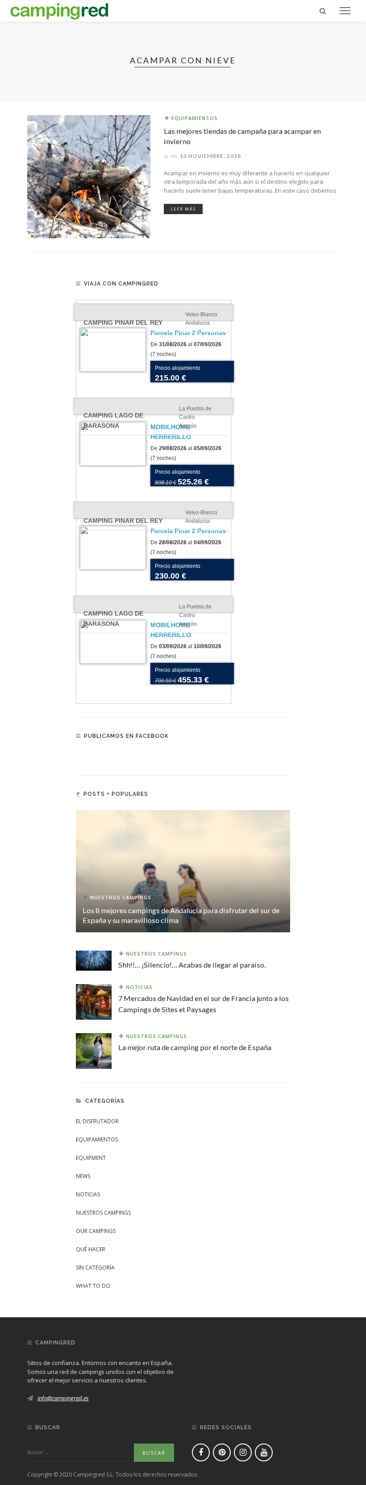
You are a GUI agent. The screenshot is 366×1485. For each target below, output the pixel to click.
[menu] (345, 10)
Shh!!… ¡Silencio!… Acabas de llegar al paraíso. (192, 964)
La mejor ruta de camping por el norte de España (194, 1047)
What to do (93, 1286)
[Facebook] (201, 1452)
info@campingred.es (63, 1398)
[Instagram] (243, 1452)
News (83, 1176)
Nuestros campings (120, 897)
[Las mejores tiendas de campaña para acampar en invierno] (88, 175)
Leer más (183, 209)
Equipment (91, 1158)
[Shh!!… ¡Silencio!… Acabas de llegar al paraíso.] (94, 960)
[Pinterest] (222, 1452)
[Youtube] (264, 1452)
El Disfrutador (97, 1121)
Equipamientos (194, 118)
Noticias (139, 987)
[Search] (323, 10)
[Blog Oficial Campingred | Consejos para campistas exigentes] (59, 9)
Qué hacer (90, 1249)
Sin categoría (95, 1267)
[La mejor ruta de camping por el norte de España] (94, 1050)
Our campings (96, 1231)
